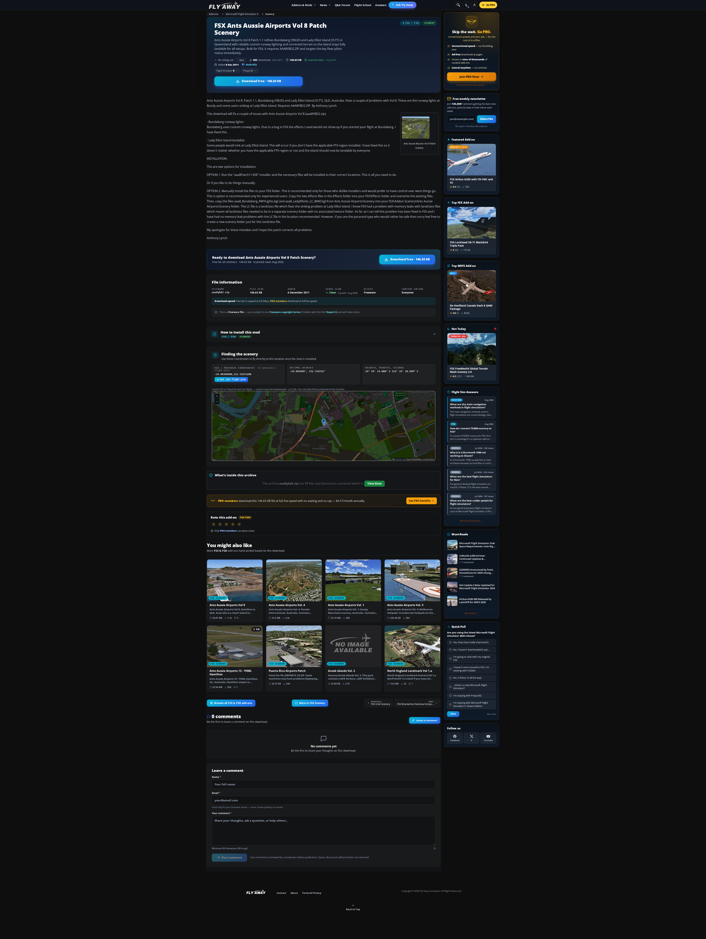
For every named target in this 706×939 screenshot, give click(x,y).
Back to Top (353, 909)
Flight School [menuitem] (362, 5)
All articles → (471, 613)
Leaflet (398, 459)
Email (216, 793)
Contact (281, 893)
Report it (331, 312)
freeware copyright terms (285, 312)
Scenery (269, 14)
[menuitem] (402, 5)
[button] (323, 422)
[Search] (458, 5)
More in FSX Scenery (312, 703)
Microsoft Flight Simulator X (242, 14)
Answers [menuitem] (380, 5)
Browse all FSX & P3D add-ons (233, 703)
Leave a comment (426, 720)
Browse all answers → (471, 520)
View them (374, 483)
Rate (241, 60)
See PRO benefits (420, 500)
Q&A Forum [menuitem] (342, 5)
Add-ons (213, 14)
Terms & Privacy (311, 893)
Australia (251, 64)
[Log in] (474, 5)
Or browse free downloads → (472, 84)
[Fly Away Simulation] (224, 5)
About (294, 893)
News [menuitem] (323, 5)
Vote (453, 713)
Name (216, 777)
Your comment (222, 813)
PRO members (278, 301)
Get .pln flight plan (233, 379)
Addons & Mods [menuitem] (302, 5)
